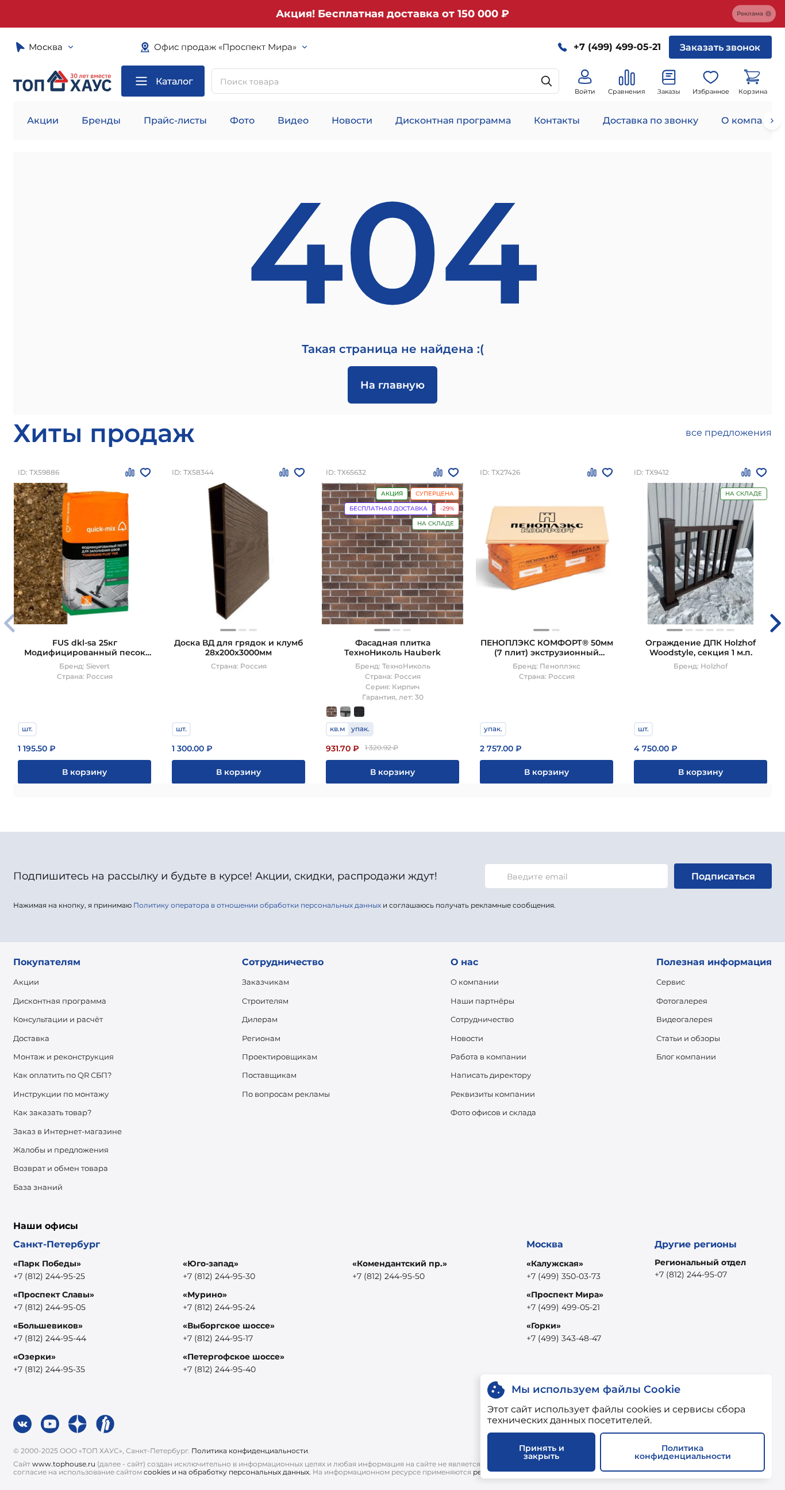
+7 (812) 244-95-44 (49, 1338)
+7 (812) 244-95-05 (49, 1307)
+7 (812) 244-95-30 (219, 1276)
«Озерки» (34, 1356)
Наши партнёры (482, 1000)
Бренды (101, 120)
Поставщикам (269, 1075)
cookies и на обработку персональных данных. (227, 1472)
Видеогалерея (684, 1019)
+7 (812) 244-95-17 (218, 1338)
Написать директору (491, 1075)
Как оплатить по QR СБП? (62, 1075)
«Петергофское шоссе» (233, 1356)
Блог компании (686, 1056)
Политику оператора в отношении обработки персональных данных (257, 905)
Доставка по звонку (650, 120)
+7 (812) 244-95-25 (49, 1276)
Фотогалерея (681, 1000)
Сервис (670, 981)
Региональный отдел (700, 1262)
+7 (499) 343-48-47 (563, 1338)
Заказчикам (265, 981)
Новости (352, 120)
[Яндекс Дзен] (77, 1424)
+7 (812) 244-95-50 (388, 1276)
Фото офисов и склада (493, 1112)
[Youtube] (50, 1424)
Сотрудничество (482, 1019)
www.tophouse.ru (63, 1464)
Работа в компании (488, 1056)
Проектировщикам (279, 1056)
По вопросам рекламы (286, 1094)
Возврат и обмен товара (60, 1168)
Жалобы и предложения (61, 1149)
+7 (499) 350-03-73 (563, 1276)
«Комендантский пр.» (399, 1263)
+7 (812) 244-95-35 (49, 1369)
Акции (43, 120)
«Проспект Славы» (53, 1294)
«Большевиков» (48, 1325)
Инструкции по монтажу (61, 1094)
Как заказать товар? (52, 1112)
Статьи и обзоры (688, 1038)
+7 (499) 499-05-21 (563, 1307)
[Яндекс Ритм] (105, 1424)
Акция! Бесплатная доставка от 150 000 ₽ (392, 13)
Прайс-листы (175, 120)
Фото (242, 120)
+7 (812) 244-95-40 (219, 1369)
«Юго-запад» (210, 1263)
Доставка (31, 1038)
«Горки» (543, 1325)
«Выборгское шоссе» (229, 1325)
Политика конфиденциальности (249, 1450)
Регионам (261, 1038)
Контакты (557, 120)
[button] (228, 630)
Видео (293, 120)
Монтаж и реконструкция (63, 1056)
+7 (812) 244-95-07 (691, 1274)
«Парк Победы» (47, 1263)
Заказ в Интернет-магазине (67, 1131)
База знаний (38, 1187)
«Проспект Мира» (564, 1294)
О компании (475, 981)
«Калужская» (554, 1263)
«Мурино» (205, 1294)
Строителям (265, 1000)
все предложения (729, 432)
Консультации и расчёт (58, 1019)
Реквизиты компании (493, 1094)
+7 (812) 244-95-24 (219, 1307)
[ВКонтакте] (22, 1424)
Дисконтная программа (453, 120)
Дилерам (260, 1019)
